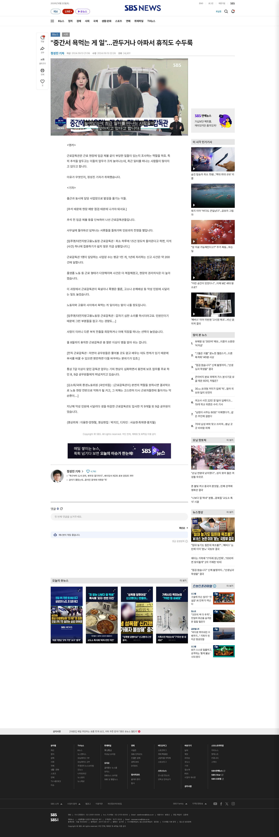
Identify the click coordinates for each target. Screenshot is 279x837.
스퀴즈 (214, 762)
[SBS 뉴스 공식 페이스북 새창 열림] (221, 804)
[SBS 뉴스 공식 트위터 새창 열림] (227, 804)
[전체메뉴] (52, 21)
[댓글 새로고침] (61, 509)
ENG (201, 3)
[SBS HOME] (232, 3)
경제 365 (135, 762)
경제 (79, 21)
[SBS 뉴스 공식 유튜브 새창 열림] (215, 804)
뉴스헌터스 (82, 754)
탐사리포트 (135, 774)
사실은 (133, 750)
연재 (133, 745)
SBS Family (180, 804)
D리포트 (134, 766)
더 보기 (182, 580)
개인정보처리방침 (115, 804)
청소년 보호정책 (185, 822)
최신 (52, 750)
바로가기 (188, 745)
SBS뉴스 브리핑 (110, 775)
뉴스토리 (81, 777)
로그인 (210, 3)
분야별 (53, 745)
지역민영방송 (199, 804)
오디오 (107, 762)
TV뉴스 (151, 21)
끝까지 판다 (135, 779)
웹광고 (88, 804)
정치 (70, 21)
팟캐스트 (214, 754)
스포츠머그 (162, 750)
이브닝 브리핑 (109, 754)
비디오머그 (162, 745)
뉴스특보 (81, 781)
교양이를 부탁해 (164, 758)
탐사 (133, 783)
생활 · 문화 (55, 769)
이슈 (52, 785)
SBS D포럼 (216, 778)
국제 (95, 21)
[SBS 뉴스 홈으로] (143, 8)
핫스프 (193, 611)
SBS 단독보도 (136, 754)
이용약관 (99, 804)
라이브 (187, 758)
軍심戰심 (108, 750)
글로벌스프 (195, 629)
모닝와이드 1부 (83, 758)
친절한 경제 (135, 758)
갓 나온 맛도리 (163, 775)
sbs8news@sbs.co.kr (145, 815)
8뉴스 (61, 21)
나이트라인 (82, 773)
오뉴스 (80, 769)
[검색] (226, 11)
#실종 (218, 11)
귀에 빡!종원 (163, 754)
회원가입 (222, 3)
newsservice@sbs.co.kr (140, 819)
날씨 (186, 750)
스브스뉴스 (162, 770)
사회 (87, 21)
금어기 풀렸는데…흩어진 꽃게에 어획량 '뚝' (88, 480)
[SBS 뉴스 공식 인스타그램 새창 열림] (233, 804)
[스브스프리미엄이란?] (215, 586)
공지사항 (188, 786)
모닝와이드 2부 (84, 762)
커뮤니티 (214, 758)
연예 (128, 21)
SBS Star (216, 774)
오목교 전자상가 (164, 779)
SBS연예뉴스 (217, 770)
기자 (186, 766)
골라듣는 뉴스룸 (110, 768)
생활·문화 (106, 21)
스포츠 (118, 21)
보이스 (107, 771)
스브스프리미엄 (217, 745)
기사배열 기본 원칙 (169, 822)
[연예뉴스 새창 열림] (213, 120)
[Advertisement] (119, 560)
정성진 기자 (73, 471)
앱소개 (187, 769)
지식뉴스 (214, 750)
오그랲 (193, 594)
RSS (186, 773)
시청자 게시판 (190, 777)
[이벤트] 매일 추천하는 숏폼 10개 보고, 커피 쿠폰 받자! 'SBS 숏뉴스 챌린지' (103, 731)
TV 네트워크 (56, 781)
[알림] (233, 11)
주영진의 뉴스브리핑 (86, 766)
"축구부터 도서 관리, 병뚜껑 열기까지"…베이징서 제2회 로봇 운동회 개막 (101, 475)
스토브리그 (162, 762)
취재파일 (138, 21)
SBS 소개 (56, 804)
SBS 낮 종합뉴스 (111, 779)
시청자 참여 (74, 804)
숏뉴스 (187, 762)
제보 (186, 754)
